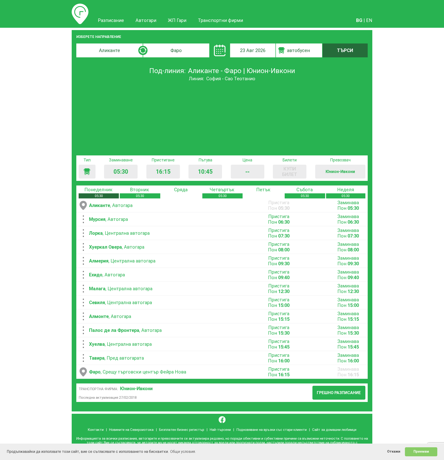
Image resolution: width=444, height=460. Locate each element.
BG (359, 20)
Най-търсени (220, 430)
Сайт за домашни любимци (334, 430)
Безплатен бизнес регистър (181, 430)
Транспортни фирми (220, 20)
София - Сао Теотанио (230, 78)
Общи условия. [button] (183, 451)
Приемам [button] (421, 452)
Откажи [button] (393, 452)
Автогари (146, 20)
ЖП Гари (177, 20)
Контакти (96, 430)
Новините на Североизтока (131, 430)
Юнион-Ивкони (136, 388)
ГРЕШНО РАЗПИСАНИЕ (339, 392)
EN (369, 20)
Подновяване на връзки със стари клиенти (271, 430)
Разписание (80, 6)
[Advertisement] (222, 118)
